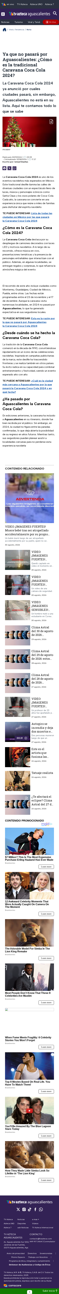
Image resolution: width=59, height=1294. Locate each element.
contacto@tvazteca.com (41, 1239)
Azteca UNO (36, 4)
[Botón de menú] (3, 14)
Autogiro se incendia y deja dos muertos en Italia (42, 729)
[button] (29, 1292)
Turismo (18, 22)
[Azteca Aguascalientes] (29, 13)
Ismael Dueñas (21, 162)
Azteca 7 (49, 4)
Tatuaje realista (42, 773)
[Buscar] (55, 13)
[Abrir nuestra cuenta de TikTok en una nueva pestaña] (29, 1209)
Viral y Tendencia (36, 22)
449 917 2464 (36, 1241)
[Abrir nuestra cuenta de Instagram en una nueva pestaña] (24, 1209)
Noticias (5, 22)
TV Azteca (22, 4)
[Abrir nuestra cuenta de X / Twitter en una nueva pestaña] (18, 1209)
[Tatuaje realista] (17, 781)
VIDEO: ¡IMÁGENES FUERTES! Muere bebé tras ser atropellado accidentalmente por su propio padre (26, 532)
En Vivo (52, 22)
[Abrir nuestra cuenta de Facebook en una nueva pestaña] (35, 1209)
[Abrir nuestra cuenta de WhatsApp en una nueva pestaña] (41, 1209)
